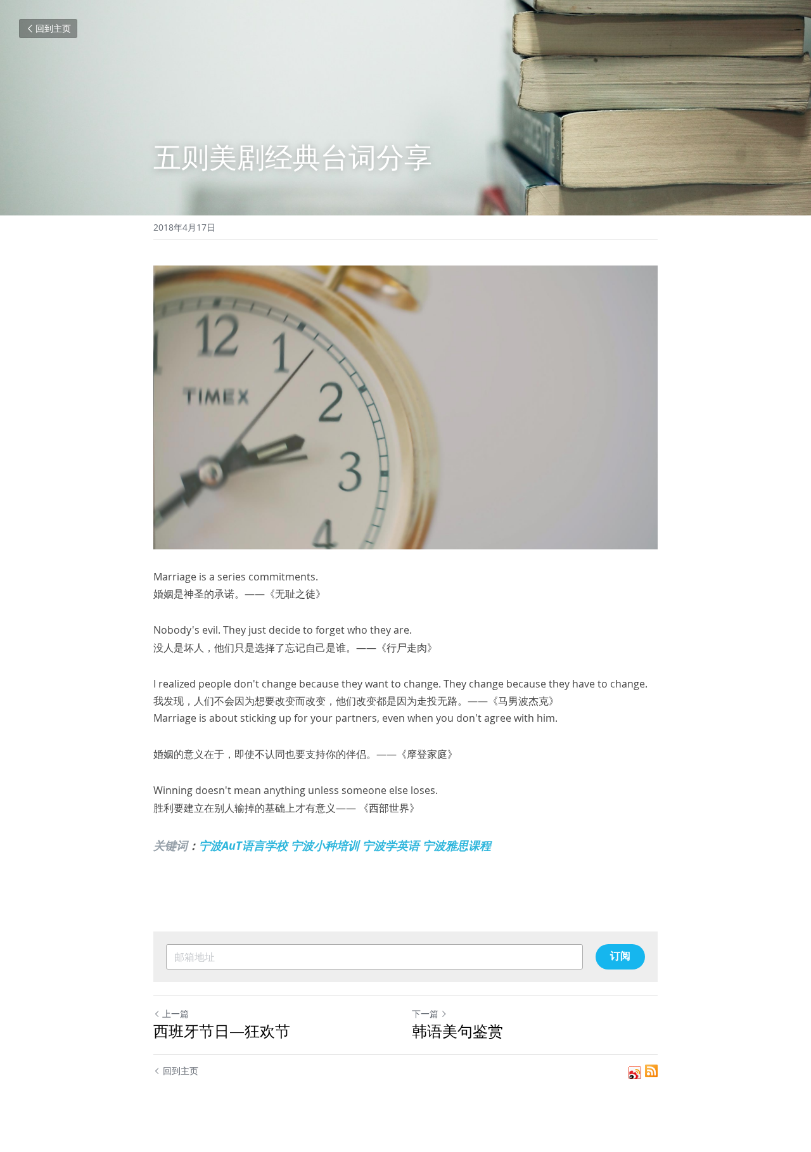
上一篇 (175, 1014)
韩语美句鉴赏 (457, 1030)
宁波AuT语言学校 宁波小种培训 (279, 846)
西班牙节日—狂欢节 (221, 1030)
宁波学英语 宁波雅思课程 (426, 846)
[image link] (405, 407)
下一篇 (425, 1014)
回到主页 (53, 28)
